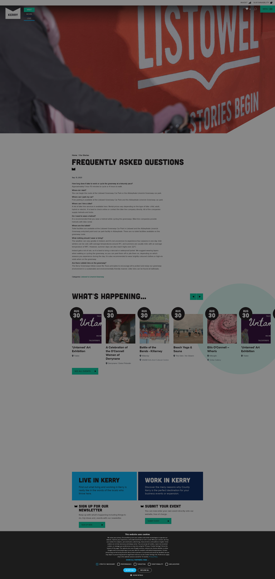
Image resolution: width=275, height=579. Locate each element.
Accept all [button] (130, 570)
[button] (137, 560)
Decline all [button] (144, 570)
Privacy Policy (153, 557)
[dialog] (137, 555)
